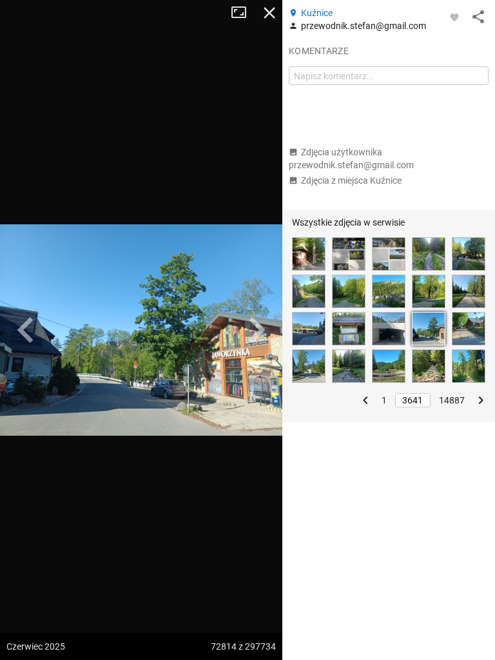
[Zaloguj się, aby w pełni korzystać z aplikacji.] (454, 17)
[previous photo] (26, 330)
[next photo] (256, 330)
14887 (452, 400)
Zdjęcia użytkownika (351, 158)
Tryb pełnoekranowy (244, 13)
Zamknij (269, 13)
